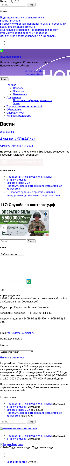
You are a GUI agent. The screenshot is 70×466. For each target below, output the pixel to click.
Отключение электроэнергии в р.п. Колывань (28, 36)
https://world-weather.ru (35, 71)
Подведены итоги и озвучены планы (22, 17)
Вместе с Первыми (18, 182)
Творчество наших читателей (24, 106)
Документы (14, 97)
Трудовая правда (10, 56)
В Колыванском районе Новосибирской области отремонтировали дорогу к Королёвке (29, 31)
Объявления (14, 109)
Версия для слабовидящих (24, 162)
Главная (11, 85)
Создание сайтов (17, 461)
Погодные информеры (35, 74)
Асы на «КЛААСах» (17, 139)
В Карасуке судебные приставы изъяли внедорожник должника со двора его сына (33, 25)
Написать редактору (19, 115)
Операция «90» (16, 112)
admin (3, 146)
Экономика (20, 94)
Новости (18, 88)
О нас (16, 103)
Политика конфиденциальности (32, 100)
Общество (19, 91)
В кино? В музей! (10, 20)
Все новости (31, 429)
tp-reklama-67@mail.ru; (21, 332)
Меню (4, 79)
